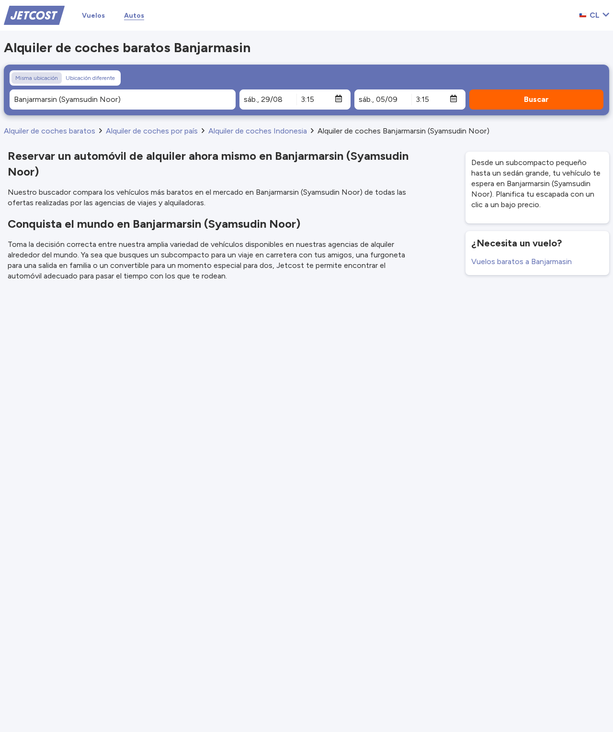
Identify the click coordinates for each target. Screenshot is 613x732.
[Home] (34, 14)
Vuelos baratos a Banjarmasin (521, 261)
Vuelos (93, 15)
